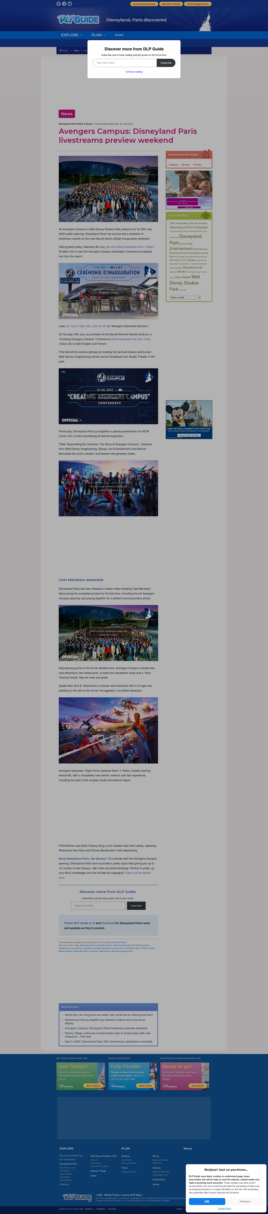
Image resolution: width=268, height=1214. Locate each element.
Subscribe (166, 62)
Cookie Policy (224, 1208)
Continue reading (134, 71)
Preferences (245, 1201)
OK (207, 1201)
